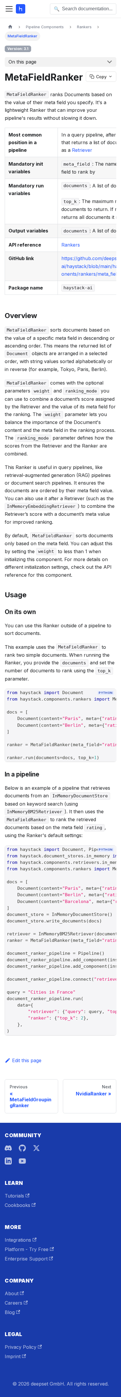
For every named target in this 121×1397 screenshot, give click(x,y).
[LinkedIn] (8, 1161)
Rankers (70, 245)
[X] (36, 1148)
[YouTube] (22, 1161)
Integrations (18, 1240)
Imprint (13, 1356)
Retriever (82, 150)
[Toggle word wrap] (98, 703)
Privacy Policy (20, 1347)
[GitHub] (22, 1148)
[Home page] (10, 26)
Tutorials (14, 1196)
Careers (13, 1303)
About (12, 1293)
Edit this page (26, 1060)
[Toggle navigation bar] (9, 8)
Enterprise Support (26, 1259)
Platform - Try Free (26, 1249)
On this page (22, 62)
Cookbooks (17, 1205)
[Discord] (8, 1148)
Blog (10, 1312)
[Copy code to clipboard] (109, 703)
